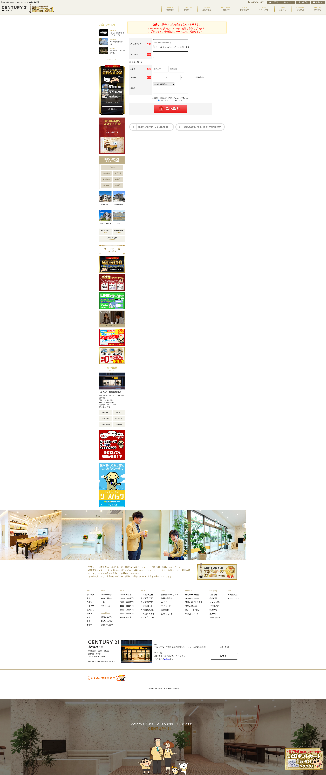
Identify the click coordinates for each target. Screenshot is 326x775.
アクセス (119, 413)
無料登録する (112, 109)
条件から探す (107, 625)
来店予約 (304, 2)
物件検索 (90, 594)
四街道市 (106, 173)
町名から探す (107, 621)
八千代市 (117, 173)
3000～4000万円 (127, 606)
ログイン (290, 2)
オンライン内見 (192, 610)
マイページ (166, 606)
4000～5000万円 (127, 610)
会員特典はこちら (112, 102)
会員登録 (275, 2)
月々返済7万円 (147, 598)
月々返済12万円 (147, 617)
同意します (164, 100)
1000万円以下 (125, 594)
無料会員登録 (167, 598)
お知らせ (105, 419)
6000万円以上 (125, 617)
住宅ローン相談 (192, 594)
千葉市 (112, 167)
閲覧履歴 (165, 610)
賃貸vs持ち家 (191, 606)
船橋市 (118, 179)
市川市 (89, 625)
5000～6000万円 (127, 614)
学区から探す (107, 617)
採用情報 (213, 610)
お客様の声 (119, 419)
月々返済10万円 (147, 610)
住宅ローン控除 (192, 598)
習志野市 (106, 179)
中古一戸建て (107, 598)
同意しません (179, 100)
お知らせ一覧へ (112, 59)
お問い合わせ (215, 617)
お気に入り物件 (167, 614)
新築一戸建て (107, 594)
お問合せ (319, 2)
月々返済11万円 (147, 614)
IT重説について (191, 614)
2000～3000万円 (127, 602)
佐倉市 (106, 185)
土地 (103, 602)
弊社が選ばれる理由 (193, 602)
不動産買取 (232, 594)
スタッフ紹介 (105, 425)
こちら (167, 659)
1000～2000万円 (127, 598)
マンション (106, 606)
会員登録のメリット (169, 594)
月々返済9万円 (147, 606)
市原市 (118, 185)
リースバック (233, 598)
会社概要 (105, 413)
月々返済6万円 (147, 594)
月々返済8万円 (147, 602)
